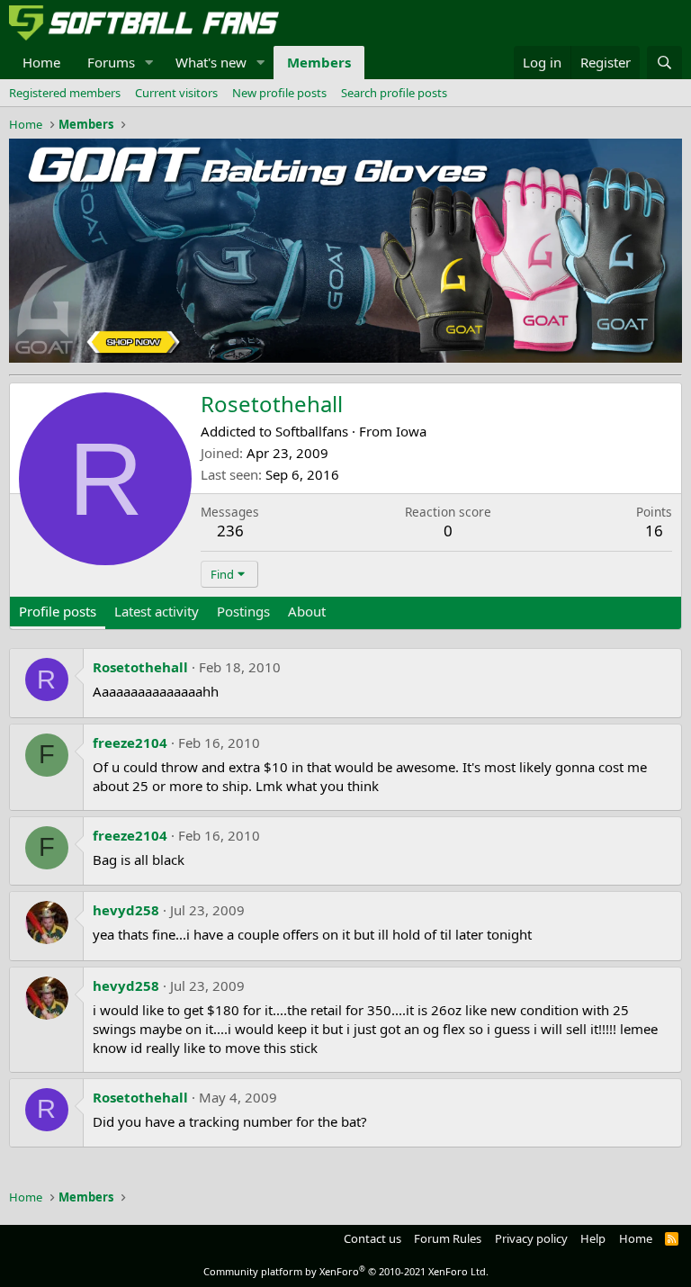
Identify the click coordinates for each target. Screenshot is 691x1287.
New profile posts (279, 93)
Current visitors (176, 93)
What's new (211, 62)
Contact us (372, 1238)
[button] (149, 62)
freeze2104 (130, 743)
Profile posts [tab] (57, 611)
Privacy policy (531, 1238)
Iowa (411, 431)
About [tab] (307, 611)
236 (230, 530)
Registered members (65, 93)
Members (319, 62)
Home (41, 62)
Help (593, 1238)
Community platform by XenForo (346, 1271)
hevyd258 (126, 910)
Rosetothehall (140, 667)
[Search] (664, 62)
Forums (111, 62)
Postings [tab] (243, 611)
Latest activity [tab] (156, 611)
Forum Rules (447, 1238)
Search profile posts (394, 93)
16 (654, 530)
